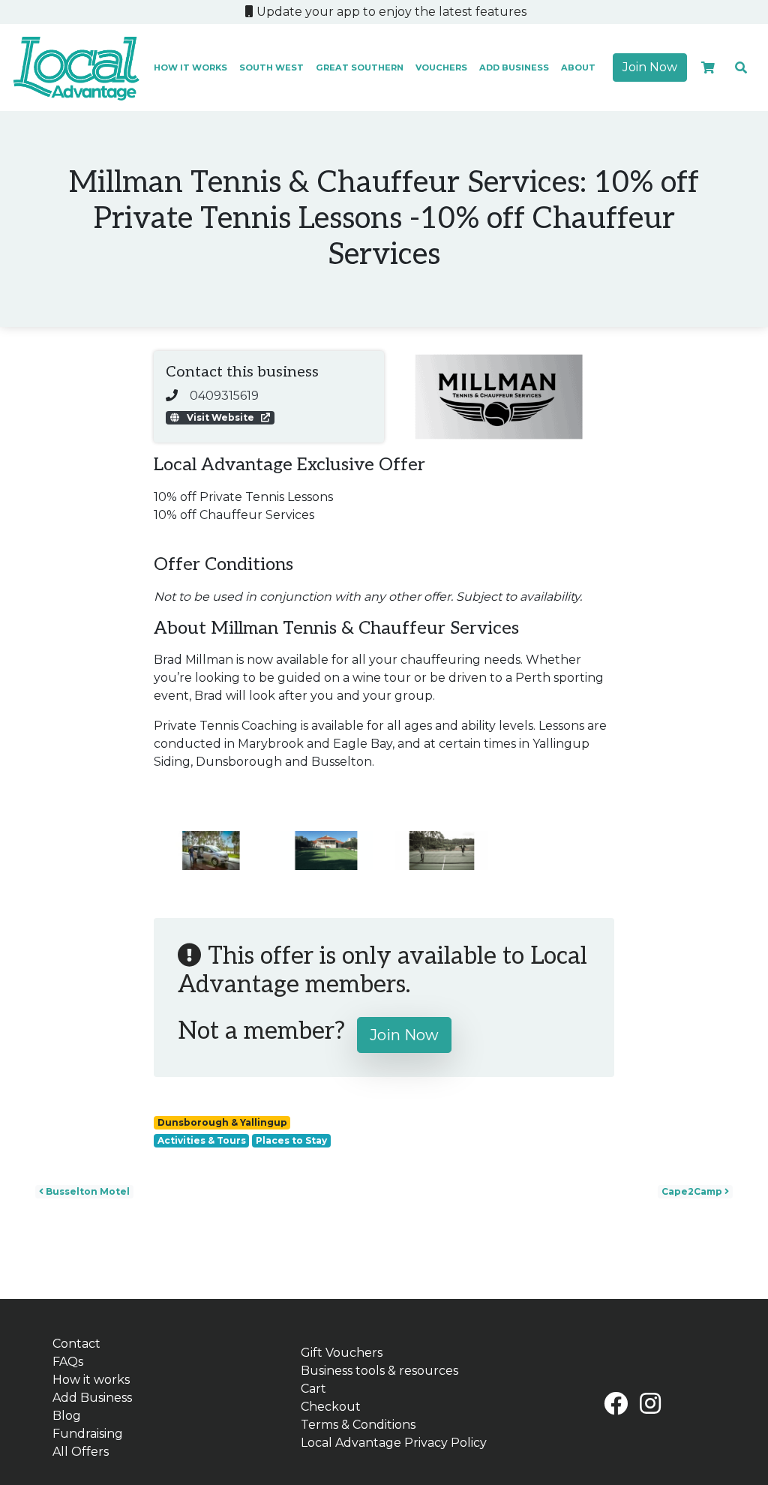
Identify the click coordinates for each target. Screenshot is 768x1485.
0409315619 (224, 395)
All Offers (80, 1451)
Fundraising (87, 1433)
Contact (76, 1343)
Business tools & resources (379, 1371)
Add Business (514, 67)
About (578, 67)
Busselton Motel (87, 1191)
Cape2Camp (693, 1191)
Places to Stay (291, 1140)
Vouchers (441, 67)
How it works (190, 67)
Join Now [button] (649, 67)
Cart (313, 1389)
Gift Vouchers (341, 1353)
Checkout (331, 1407)
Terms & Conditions (358, 1425)
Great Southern (360, 67)
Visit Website (220, 417)
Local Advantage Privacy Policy (394, 1443)
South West (271, 67)
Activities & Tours (202, 1140)
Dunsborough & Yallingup (222, 1122)
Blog (66, 1415)
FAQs (67, 1361)
